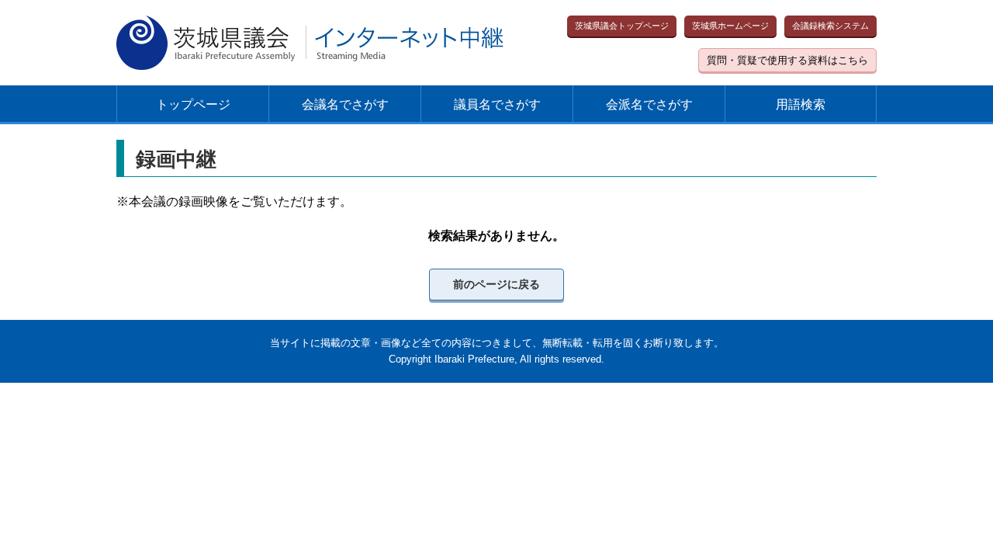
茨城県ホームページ (730, 25)
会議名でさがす (345, 104)
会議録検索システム (830, 25)
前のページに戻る (496, 284)
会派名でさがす (649, 104)
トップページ (193, 104)
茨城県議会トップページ (622, 25)
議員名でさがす (497, 104)
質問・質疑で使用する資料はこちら (787, 60)
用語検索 (800, 104)
